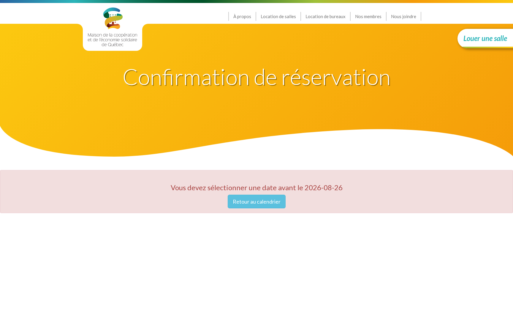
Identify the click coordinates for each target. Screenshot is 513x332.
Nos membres (368, 16)
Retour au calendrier (257, 201)
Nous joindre (403, 16)
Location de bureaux (325, 16)
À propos (242, 16)
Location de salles (278, 16)
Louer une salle (485, 38)
